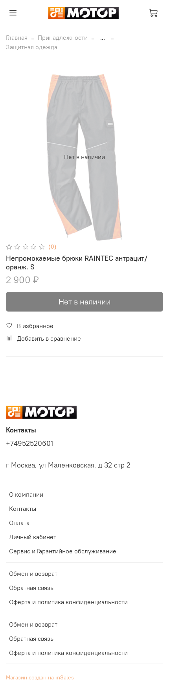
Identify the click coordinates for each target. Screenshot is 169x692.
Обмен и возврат (33, 573)
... (102, 37)
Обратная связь (31, 588)
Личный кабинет (32, 537)
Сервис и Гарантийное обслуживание (62, 551)
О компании (26, 494)
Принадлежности (63, 37)
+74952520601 (29, 443)
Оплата (19, 523)
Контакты (22, 508)
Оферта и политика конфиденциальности (68, 602)
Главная (17, 37)
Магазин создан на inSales (40, 677)
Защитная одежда (31, 47)
